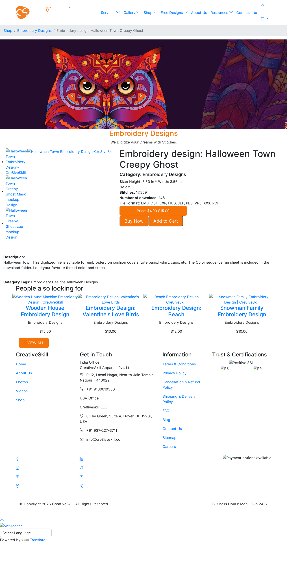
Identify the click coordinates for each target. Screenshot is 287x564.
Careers (169, 446)
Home (21, 364)
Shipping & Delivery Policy (179, 399)
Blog (166, 419)
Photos (22, 382)
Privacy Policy (175, 373)
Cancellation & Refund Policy (181, 385)
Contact (243, 12)
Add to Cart (165, 221)
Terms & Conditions (179, 364)
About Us (199, 12)
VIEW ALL (35, 343)
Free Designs (172, 12)
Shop (149, 12)
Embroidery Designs (34, 30)
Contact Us (172, 428)
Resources (220, 12)
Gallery (130, 12)
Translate (37, 540)
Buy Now (134, 221)
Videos (22, 391)
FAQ (166, 410)
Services (108, 12)
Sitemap (169, 437)
